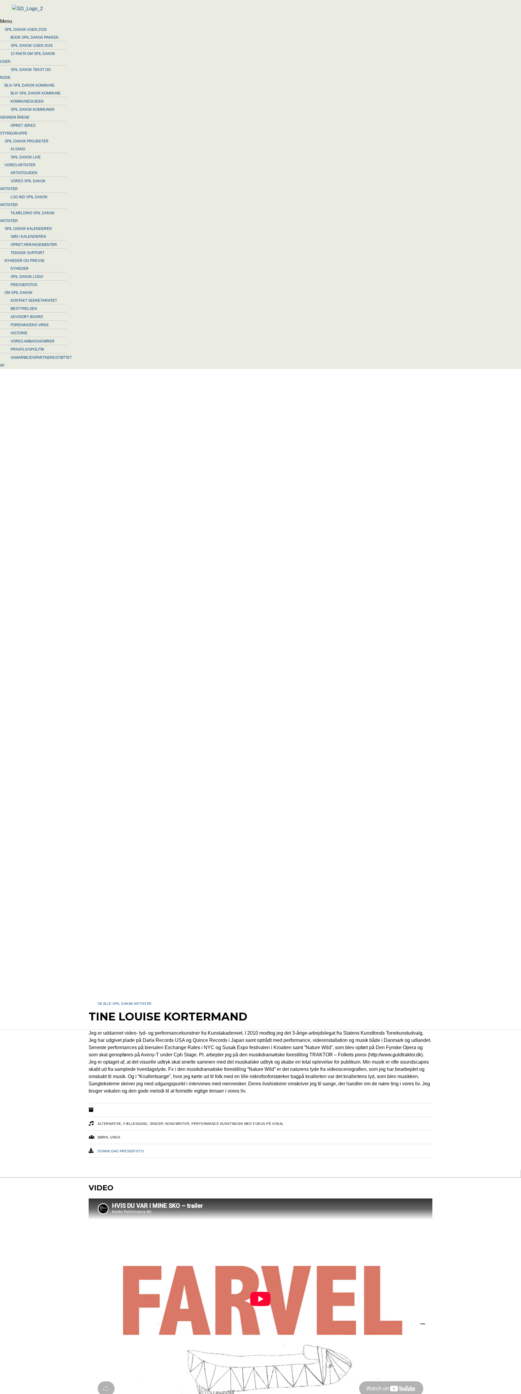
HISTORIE (19, 333)
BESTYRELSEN (24, 309)
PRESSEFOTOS (24, 285)
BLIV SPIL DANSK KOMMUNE (30, 85)
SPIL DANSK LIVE (26, 157)
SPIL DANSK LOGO (27, 277)
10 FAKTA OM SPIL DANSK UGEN (27, 58)
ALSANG (18, 149)
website (107, 1174)
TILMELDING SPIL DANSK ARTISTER (27, 217)
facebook (146, 1174)
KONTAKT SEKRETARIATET (34, 300)
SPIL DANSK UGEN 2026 (26, 29)
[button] (197, 21)
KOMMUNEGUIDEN (27, 101)
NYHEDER (20, 268)
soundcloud (195, 1174)
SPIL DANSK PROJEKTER (27, 141)
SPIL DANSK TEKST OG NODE (25, 74)
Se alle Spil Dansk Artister (125, 1003)
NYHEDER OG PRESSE (25, 261)
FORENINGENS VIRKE (30, 325)
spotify (278, 1174)
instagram (318, 1174)
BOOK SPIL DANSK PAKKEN (34, 37)
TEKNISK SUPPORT (27, 253)
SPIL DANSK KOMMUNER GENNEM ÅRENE (27, 113)
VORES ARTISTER (20, 165)
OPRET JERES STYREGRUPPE (18, 129)
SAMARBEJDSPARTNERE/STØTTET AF (36, 361)
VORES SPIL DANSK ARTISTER (23, 185)
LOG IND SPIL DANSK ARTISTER (24, 201)
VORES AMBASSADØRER (33, 341)
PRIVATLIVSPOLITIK (27, 349)
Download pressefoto (121, 1151)
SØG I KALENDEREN (28, 236)
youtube (241, 1174)
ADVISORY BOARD (27, 317)
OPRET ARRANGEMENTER (34, 245)
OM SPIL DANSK (19, 293)
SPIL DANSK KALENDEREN (28, 229)
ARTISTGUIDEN (24, 173)
